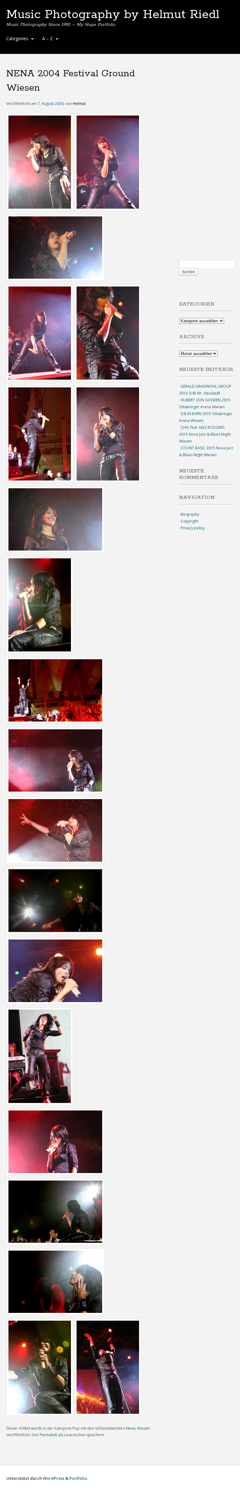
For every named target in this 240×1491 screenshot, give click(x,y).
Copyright (189, 521)
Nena (130, 1428)
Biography (190, 514)
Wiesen (143, 1428)
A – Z (46, 39)
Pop (76, 1428)
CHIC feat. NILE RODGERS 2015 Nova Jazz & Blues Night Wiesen (205, 434)
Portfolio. (78, 1478)
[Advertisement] (206, 163)
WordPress (53, 1478)
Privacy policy (193, 528)
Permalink (48, 1434)
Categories (15, 39)
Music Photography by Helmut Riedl (112, 14)
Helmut (79, 103)
